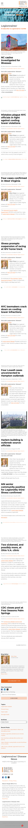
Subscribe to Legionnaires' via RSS (14, 29)
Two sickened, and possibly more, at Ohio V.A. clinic (12, 547)
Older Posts (20, 645)
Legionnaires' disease (11, 68)
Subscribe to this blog (8, 692)
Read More (5, 817)
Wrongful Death (5, 714)
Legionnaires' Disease (14, 13)
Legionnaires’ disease (9, 214)
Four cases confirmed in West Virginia (14, 179)
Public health (20, 68)
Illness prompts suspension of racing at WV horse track (13, 246)
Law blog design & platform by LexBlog (13, 825)
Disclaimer (5, 780)
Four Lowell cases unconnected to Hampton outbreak (12, 373)
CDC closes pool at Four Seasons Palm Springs (12, 610)
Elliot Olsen (14, 656)
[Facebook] (2, 689)
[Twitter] (7, 689)
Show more (4, 674)
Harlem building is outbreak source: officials (12, 443)
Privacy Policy (13, 780)
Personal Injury (5, 709)
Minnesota (4, 517)
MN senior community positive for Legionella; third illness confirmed (13, 488)
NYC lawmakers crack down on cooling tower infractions (14, 309)
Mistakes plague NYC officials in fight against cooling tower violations (13, 118)
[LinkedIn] (5, 689)
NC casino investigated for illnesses (10, 60)
